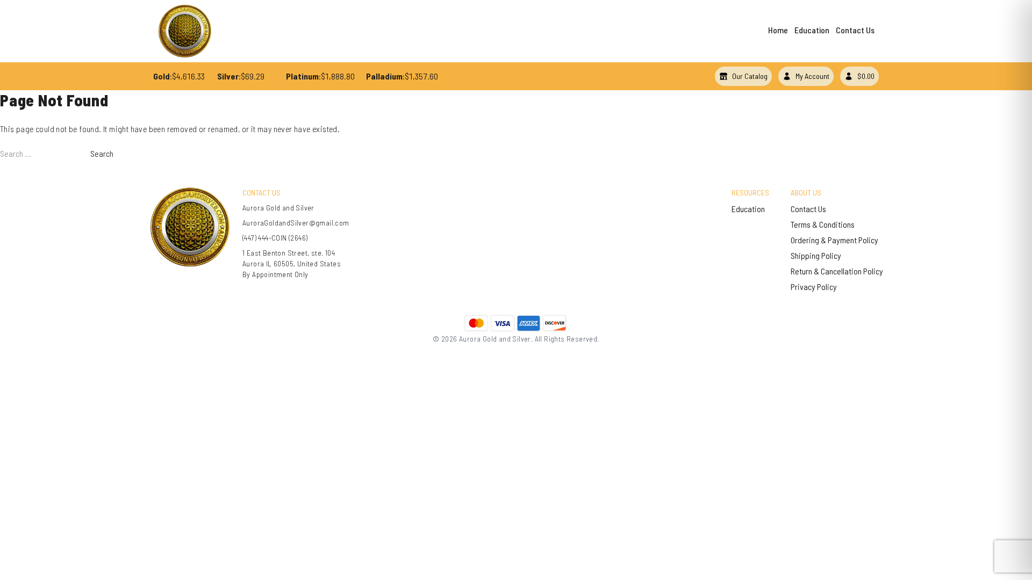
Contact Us (855, 30)
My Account (812, 76)
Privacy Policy (814, 286)
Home (778, 30)
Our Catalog (750, 76)
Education (811, 30)
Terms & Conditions (823, 224)
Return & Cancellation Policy (837, 271)
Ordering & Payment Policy (834, 240)
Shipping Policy (816, 255)
